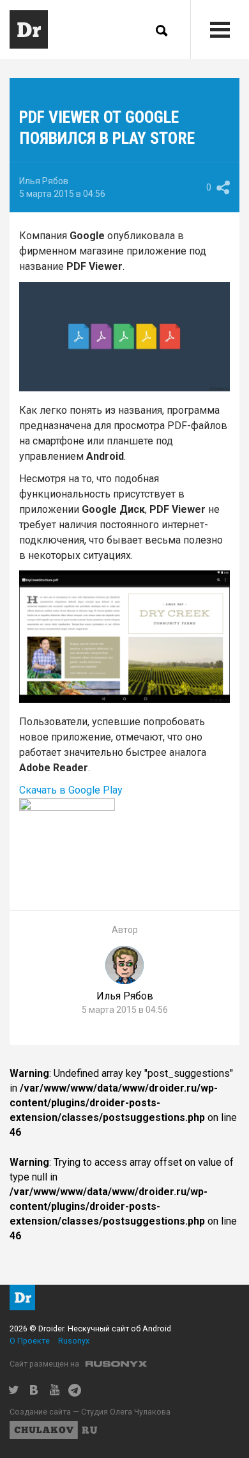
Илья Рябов (43, 181)
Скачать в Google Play (71, 790)
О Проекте (30, 1340)
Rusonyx (73, 1340)
